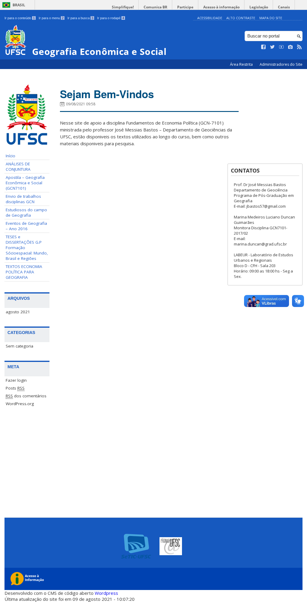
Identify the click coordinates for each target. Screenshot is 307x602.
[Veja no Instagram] (290, 47)
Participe (185, 7)
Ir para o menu (51, 18)
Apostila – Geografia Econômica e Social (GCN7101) (25, 183)
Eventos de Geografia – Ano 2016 (26, 226)
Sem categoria (19, 346)
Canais (284, 7)
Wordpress (106, 593)
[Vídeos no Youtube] (281, 47)
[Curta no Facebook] (263, 47)
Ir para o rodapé (110, 18)
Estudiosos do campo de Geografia (26, 212)
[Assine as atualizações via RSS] (299, 47)
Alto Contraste (240, 18)
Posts (15, 388)
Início (10, 155)
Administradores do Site (281, 64)
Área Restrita (242, 64)
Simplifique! (123, 7)
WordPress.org (20, 403)
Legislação (258, 7)
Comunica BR (155, 7)
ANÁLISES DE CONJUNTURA (18, 166)
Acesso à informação (221, 7)
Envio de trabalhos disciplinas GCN (23, 199)
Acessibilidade (209, 18)
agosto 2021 (18, 312)
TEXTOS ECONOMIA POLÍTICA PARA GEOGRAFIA (24, 272)
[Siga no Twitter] (272, 47)
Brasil (19, 5)
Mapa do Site (270, 18)
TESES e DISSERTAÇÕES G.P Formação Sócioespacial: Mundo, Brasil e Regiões (27, 247)
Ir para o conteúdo (19, 18)
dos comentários (26, 396)
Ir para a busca (80, 18)
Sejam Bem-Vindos (107, 93)
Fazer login (16, 380)
